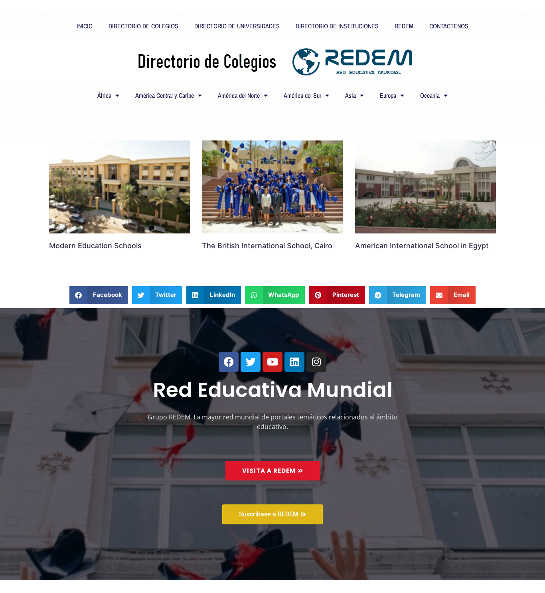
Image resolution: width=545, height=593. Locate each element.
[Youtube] (272, 362)
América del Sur (302, 95)
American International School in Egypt (422, 245)
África (104, 95)
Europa (388, 95)
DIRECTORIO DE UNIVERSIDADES (237, 26)
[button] (98, 295)
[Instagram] (316, 362)
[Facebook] (229, 362)
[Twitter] (251, 362)
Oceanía (430, 95)
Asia (350, 95)
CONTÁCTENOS (448, 26)
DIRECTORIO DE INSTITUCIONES (337, 26)
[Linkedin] (294, 362)
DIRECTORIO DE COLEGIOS (143, 26)
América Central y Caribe (164, 95)
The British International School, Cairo (267, 245)
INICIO (85, 26)
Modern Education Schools (95, 245)
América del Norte (239, 95)
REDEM (404, 26)
